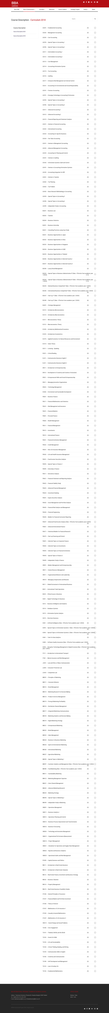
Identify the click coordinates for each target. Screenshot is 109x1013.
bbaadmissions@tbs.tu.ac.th (33, 999)
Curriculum (41, 9)
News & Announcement (28, 9)
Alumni (93, 9)
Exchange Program (75, 9)
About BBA (16, 9)
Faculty (85, 9)
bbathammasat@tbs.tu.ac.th (20, 999)
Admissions (51, 9)
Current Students (63, 9)
